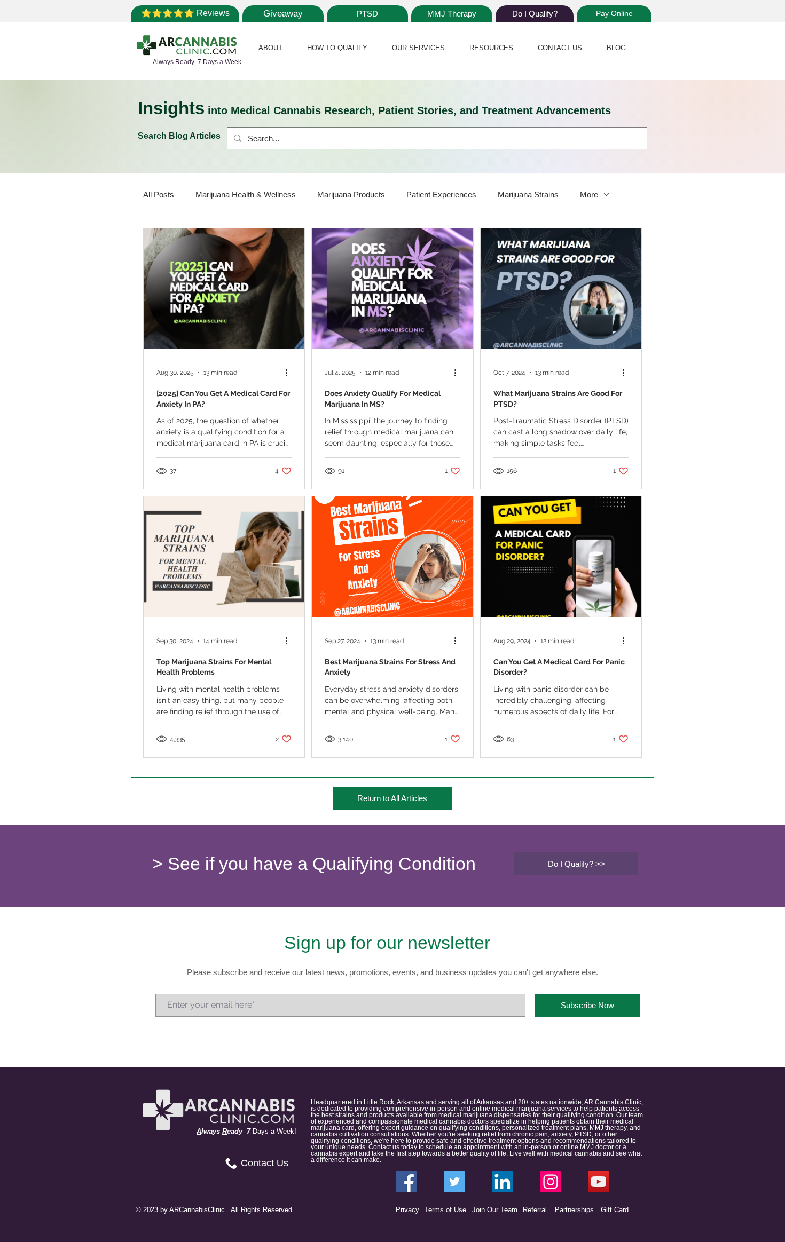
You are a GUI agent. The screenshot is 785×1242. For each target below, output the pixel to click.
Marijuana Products (351, 194)
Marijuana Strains (528, 194)
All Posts (158, 194)
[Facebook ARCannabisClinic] (406, 1181)
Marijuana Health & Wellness (245, 194)
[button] (270, 47)
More (589, 194)
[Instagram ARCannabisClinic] (550, 1181)
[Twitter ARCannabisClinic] (454, 1181)
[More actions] (290, 372)
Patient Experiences (441, 194)
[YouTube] (598, 1181)
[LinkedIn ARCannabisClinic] (502, 1181)
